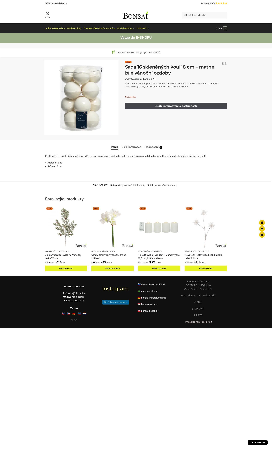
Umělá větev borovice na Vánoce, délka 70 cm (63, 256)
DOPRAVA (198, 308)
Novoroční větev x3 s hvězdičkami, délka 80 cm (204, 256)
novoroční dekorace (166, 185)
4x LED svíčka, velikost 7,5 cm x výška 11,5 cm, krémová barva (159, 256)
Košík (47, 17)
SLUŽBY (198, 315)
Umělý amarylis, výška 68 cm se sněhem (108, 256)
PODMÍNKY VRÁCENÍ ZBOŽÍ (198, 295)
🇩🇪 (73, 313)
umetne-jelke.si (149, 291)
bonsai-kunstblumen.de (153, 297)
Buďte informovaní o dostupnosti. (176, 106)
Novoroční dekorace (133, 185)
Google (205, 3)
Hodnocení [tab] (153, 146)
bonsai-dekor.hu (149, 304)
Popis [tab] (114, 146)
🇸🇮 (79, 313)
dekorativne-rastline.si (153, 284)
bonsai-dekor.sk (149, 311)
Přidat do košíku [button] (66, 268)
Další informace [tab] (131, 146)
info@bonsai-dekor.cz (56, 3)
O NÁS (198, 302)
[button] (221, 28)
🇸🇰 (63, 313)
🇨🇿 (68, 313)
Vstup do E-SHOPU (136, 37)
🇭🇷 (84, 313)
